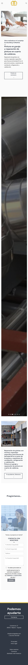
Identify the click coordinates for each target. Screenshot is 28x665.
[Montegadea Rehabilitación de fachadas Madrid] (14, 3)
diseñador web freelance (14, 653)
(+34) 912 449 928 (14, 635)
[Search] (26, 3)
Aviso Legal (14, 643)
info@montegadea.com (14, 633)
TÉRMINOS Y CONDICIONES (14, 575)
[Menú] (2, 3)
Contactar (14, 651)
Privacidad (14, 641)
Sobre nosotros (14, 649)
